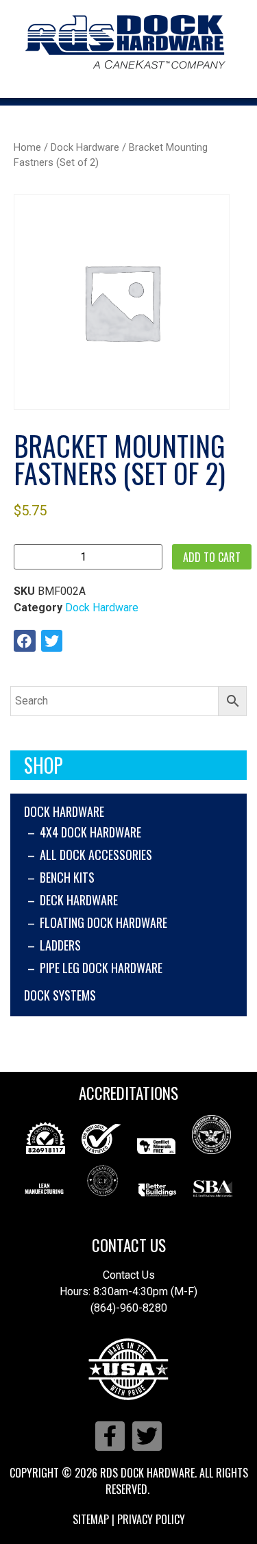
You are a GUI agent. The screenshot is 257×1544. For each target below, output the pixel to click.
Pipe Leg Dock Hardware (101, 968)
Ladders (60, 945)
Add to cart (212, 557)
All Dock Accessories (96, 854)
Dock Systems (60, 995)
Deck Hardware (79, 900)
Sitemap (91, 1519)
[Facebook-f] (110, 1436)
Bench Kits (67, 877)
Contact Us (129, 1245)
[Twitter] (147, 1436)
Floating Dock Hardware (103, 922)
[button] (25, 641)
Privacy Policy (151, 1519)
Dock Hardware (64, 811)
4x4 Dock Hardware (90, 832)
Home (27, 147)
